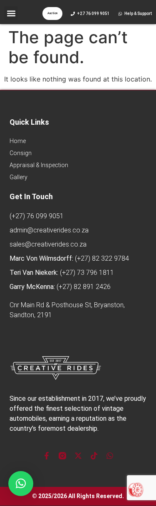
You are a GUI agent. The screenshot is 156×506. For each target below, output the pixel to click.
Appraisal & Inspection (39, 165)
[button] (11, 13)
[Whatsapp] (110, 455)
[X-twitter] (78, 455)
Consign (21, 153)
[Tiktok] (94, 455)
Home (18, 141)
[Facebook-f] (46, 455)
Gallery (18, 177)
